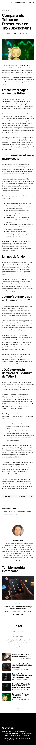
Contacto (26, 735)
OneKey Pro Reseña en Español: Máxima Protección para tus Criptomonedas (22, 675)
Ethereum (5, 99)
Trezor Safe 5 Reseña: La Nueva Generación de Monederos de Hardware (21, 685)
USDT (17, 514)
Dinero (5, 511)
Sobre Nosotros (6, 731)
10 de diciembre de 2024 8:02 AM (22, 611)
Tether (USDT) (6, 65)
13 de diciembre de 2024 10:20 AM (21, 659)
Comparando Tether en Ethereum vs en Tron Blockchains (20, 695)
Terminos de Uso (26, 733)
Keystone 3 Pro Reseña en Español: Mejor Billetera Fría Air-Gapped (18, 607)
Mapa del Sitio (15, 735)
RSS (6, 735)
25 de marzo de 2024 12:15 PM (10, 33)
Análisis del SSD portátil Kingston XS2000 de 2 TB (21, 655)
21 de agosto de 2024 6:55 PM (20, 689)
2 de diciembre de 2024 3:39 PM (21, 679)
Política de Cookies (20, 731)
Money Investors (18, 2)
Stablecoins (21, 511)
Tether (29, 511)
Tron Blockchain (8, 514)
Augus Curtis (23, 33)
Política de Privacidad (11, 733)
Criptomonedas (6, 10)
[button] (33, 2)
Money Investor (8, 728)
